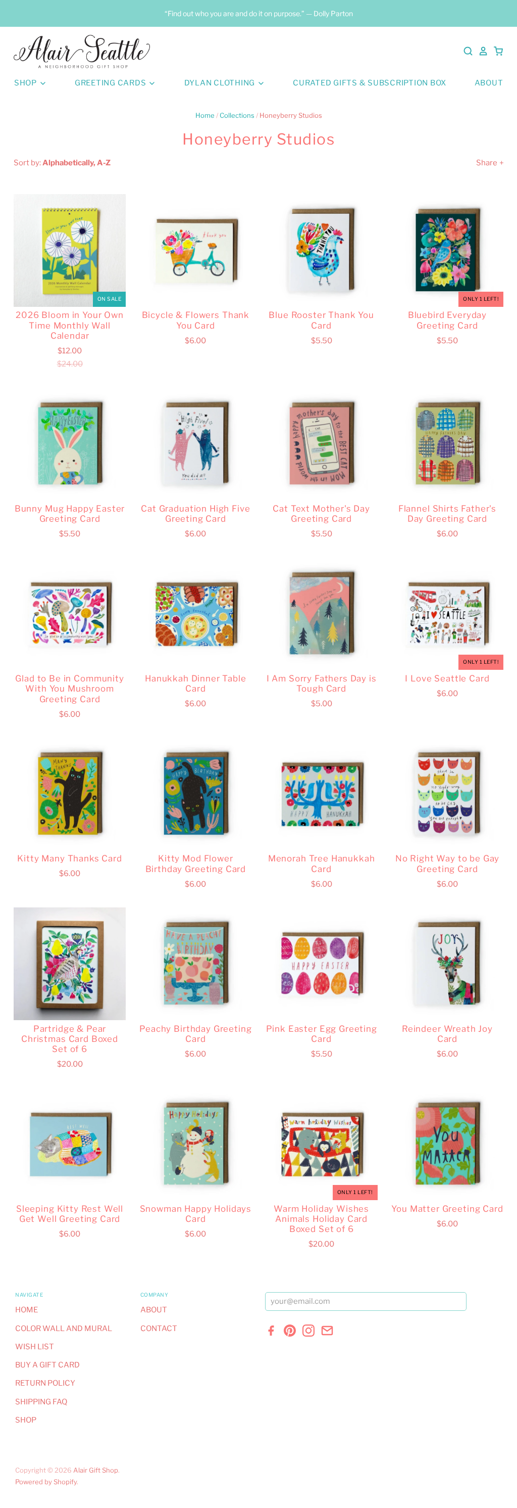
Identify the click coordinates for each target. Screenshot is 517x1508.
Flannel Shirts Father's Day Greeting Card (447, 514)
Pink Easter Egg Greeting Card (321, 1034)
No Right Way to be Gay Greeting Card (447, 863)
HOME (26, 1309)
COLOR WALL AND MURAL (63, 1328)
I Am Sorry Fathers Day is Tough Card (322, 683)
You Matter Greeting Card (447, 1209)
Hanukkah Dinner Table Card (195, 683)
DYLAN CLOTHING (220, 82)
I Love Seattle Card (447, 678)
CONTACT (158, 1328)
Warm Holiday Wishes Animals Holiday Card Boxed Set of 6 (321, 1219)
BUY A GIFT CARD (47, 1364)
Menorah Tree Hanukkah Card (321, 863)
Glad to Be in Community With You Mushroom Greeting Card (69, 688)
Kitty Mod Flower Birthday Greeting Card (195, 863)
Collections (237, 115)
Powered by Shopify (46, 1482)
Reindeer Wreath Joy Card (447, 1034)
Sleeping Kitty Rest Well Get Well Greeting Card (69, 1214)
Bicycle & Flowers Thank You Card (195, 320)
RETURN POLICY (45, 1383)
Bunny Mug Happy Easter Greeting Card (70, 514)
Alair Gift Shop (95, 1470)
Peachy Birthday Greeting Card (195, 1034)
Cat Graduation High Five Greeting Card (195, 514)
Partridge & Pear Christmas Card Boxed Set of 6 (69, 1039)
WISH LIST (34, 1346)
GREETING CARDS (111, 82)
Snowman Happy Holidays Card (196, 1214)
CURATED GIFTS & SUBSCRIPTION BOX (369, 82)
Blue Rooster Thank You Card (321, 320)
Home (205, 115)
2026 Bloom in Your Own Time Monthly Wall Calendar (70, 325)
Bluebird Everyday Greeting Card (447, 320)
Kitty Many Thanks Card (69, 858)
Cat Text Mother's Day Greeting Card (321, 514)
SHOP (26, 82)
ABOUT (489, 82)
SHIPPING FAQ (41, 1401)
